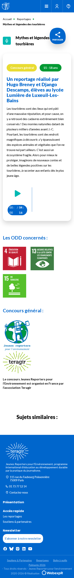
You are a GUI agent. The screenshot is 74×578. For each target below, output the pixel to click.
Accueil (7, 19)
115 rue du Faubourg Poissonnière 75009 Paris (29, 478)
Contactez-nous (18, 492)
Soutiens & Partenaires (19, 560)
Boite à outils (60, 560)
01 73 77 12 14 (18, 486)
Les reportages (12, 516)
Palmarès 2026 (37, 565)
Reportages (24, 19)
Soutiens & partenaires (17, 521)
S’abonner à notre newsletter (23, 538)
